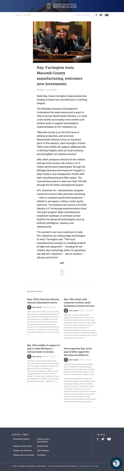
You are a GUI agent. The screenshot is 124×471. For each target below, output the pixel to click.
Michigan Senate (42, 446)
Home (18, 15)
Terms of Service (90, 466)
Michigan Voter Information (22, 451)
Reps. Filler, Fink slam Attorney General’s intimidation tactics (43, 301)
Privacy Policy (79, 466)
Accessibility (41, 455)
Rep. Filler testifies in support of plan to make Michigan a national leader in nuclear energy (43, 348)
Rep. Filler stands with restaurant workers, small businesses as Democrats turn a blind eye (80, 302)
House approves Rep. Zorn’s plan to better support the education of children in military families (78, 352)
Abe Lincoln (37, 307)
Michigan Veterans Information (23, 455)
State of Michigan (43, 451)
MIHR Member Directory (21, 439)
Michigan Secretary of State (22, 446)
